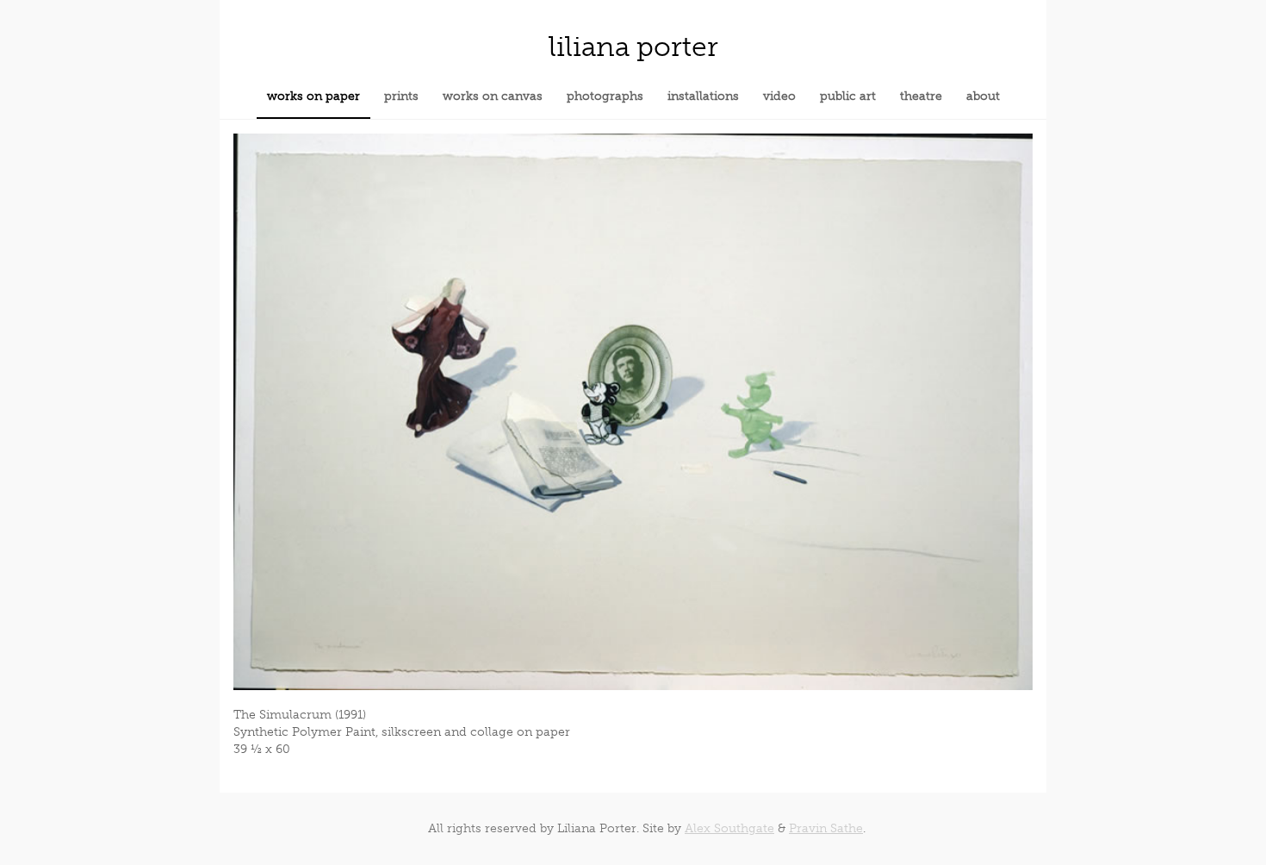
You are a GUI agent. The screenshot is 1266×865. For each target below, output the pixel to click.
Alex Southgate (729, 828)
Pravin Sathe (826, 828)
